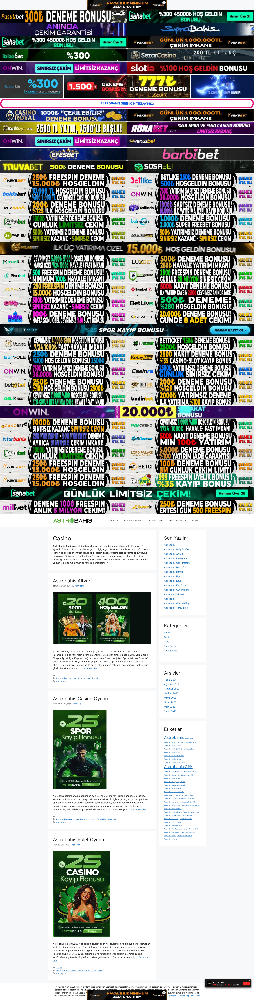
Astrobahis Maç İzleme (171, 802)
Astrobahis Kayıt (173, 581)
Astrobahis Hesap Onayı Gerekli (174, 782)
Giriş (166, 641)
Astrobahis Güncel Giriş (176, 603)
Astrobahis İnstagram (175, 558)
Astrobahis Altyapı (72, 580)
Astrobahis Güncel (170, 775)
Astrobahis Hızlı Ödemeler (173, 788)
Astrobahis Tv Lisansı (171, 819)
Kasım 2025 (170, 680)
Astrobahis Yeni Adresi (176, 607)
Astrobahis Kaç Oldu (175, 585)
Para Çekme (170, 646)
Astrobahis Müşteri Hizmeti (85, 678)
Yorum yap (61, 681)
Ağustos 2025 (171, 684)
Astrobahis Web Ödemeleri (90, 970)
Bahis (167, 632)
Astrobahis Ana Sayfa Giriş (187, 742)
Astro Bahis (189, 738)
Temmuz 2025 (171, 689)
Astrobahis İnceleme (133, 520)
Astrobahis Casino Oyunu (80, 698)
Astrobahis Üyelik (173, 576)
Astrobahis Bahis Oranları (172, 745)
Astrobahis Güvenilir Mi (176, 589)
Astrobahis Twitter (186, 819)
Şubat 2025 (170, 711)
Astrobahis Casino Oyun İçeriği (174, 762)
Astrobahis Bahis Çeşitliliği (173, 749)
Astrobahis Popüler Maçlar (173, 812)
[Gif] (127, 248)
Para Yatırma (171, 650)
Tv (165, 655)
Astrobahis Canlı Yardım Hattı (174, 756)
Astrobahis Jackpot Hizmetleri (174, 792)
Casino (59, 675)
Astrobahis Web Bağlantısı (173, 825)
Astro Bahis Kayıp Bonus (172, 795)
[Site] (63, 180)
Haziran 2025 (171, 693)
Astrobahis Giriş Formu (171, 772)
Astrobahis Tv (187, 815)
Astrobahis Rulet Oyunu (78, 839)
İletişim (195, 520)
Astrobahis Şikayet (177, 520)
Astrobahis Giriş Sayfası (177, 549)
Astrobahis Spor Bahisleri (172, 815)
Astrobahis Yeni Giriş (188, 832)
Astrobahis (114, 520)
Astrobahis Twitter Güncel (173, 822)
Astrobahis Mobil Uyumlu (172, 805)
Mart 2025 (169, 706)
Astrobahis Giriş (156, 520)
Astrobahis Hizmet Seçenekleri (174, 785)
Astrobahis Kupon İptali (187, 798)
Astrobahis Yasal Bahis (191, 829)
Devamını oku (89, 668)
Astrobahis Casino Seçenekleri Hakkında (98, 819)
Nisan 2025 (170, 702)
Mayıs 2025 (170, 697)
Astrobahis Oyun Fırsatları (173, 809)
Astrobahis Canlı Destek (177, 563)
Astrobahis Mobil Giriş (176, 567)
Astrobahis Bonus (173, 572)
